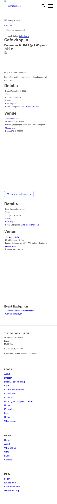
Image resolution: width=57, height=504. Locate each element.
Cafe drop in (10, 103)
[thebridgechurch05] (23, 6)
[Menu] (49, 6)
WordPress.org (11, 490)
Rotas (7, 416)
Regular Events (32, 106)
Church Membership (14, 389)
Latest (7, 413)
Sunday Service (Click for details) (20, 310)
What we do (9, 420)
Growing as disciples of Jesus (18, 401)
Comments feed (12, 486)
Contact (8, 397)
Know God (9, 409)
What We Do (10, 447)
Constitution (9, 393)
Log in (7, 478)
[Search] (42, 6)
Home (7, 405)
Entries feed (10, 482)
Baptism (8, 377)
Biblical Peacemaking (14, 381)
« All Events (9, 25)
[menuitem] (42, 6)
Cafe (23, 106)
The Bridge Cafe (12, 118)
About (7, 373)
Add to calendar (19, 194)
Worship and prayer (14, 313)
